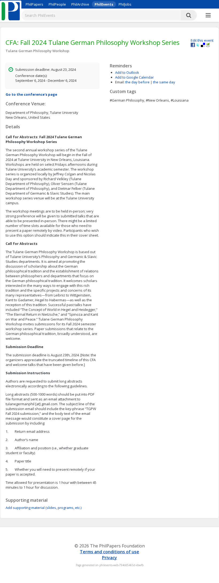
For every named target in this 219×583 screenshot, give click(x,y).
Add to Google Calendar (134, 77)
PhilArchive (80, 4)
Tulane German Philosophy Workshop (37, 50)
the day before (137, 82)
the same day (164, 82)
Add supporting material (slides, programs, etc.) (43, 507)
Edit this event (202, 40)
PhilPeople (57, 4)
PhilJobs (125, 4)
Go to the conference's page (31, 94)
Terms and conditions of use (109, 552)
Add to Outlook (127, 72)
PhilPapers (34, 4)
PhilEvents (104, 4)
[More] (208, 15)
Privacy (109, 558)
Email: (119, 82)
